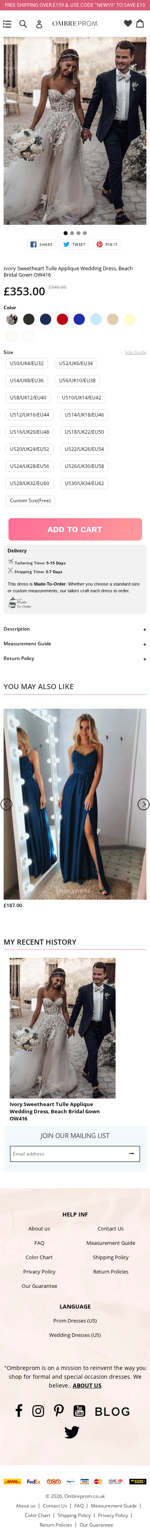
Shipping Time (28, 571)
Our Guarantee (39, 1285)
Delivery (17, 551)
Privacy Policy (39, 1271)
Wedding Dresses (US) (75, 1334)
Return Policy (19, 658)
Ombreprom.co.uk (84, 1496)
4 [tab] (85, 233)
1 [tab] (66, 233)
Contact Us (111, 1228)
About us (39, 1228)
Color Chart (39, 1257)
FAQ (39, 1242)
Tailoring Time (29, 563)
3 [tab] (78, 233)
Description (17, 628)
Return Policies (110, 1271)
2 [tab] (72, 233)
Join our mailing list (75, 1135)
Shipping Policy (111, 1257)
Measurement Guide (27, 643)
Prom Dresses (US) (75, 1320)
